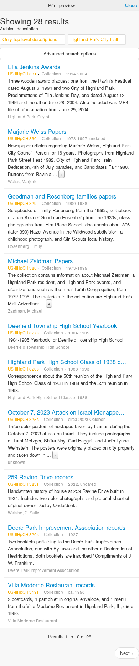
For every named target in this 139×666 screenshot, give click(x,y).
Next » (127, 653)
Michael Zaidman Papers (40, 260)
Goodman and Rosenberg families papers (62, 196)
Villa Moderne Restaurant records (51, 585)
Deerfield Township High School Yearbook (62, 325)
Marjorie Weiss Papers (37, 131)
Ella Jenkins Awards (34, 66)
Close (131, 5)
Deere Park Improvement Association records (66, 527)
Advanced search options (69, 53)
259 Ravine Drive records (40, 476)
